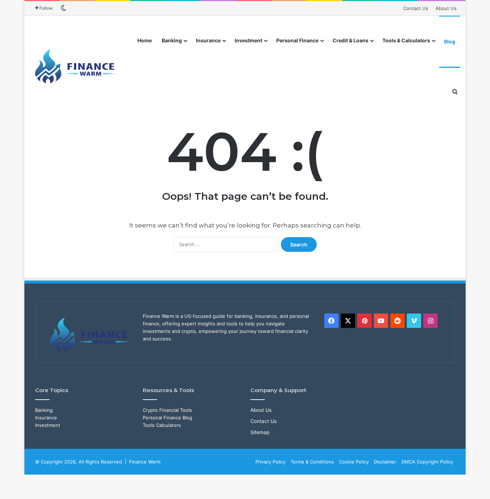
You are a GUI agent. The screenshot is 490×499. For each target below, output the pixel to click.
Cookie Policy (354, 462)
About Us (446, 8)
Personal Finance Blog (167, 417)
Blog (449, 41)
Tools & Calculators (406, 40)
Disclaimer (385, 462)
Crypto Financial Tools (167, 410)
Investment (248, 40)
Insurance (208, 40)
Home (144, 40)
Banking (172, 40)
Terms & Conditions (312, 462)
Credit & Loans (350, 40)
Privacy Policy (270, 462)
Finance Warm (144, 462)
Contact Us (415, 8)
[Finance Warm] (76, 66)
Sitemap (259, 432)
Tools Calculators (162, 425)
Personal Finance (297, 40)
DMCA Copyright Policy (427, 462)
